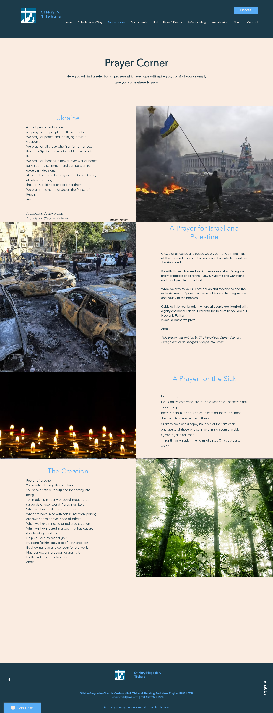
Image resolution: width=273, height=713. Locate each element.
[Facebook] (9, 679)
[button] (265, 688)
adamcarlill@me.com (125, 697)
